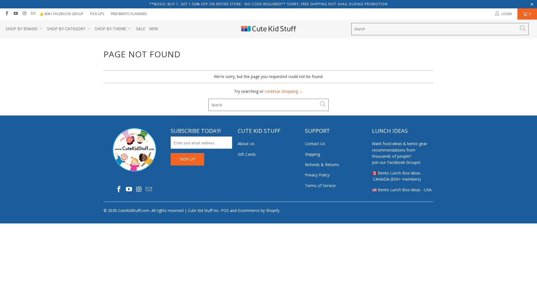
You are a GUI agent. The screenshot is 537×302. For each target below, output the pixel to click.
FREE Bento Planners (129, 13)
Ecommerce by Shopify (258, 210)
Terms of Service (320, 185)
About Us (246, 143)
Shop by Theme (110, 28)
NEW (153, 28)
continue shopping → (284, 91)
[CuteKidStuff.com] (268, 29)
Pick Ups (97, 13)
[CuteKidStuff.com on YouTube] (15, 13)
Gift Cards (247, 154)
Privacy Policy (317, 175)
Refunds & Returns (322, 164)
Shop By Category (66, 28)
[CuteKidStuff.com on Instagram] (24, 13)
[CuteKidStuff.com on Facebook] (6, 13)
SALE (140, 28)
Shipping (312, 154)
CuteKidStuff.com (133, 210)
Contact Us (315, 143)
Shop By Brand (21, 28)
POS (225, 210)
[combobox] (440, 29)
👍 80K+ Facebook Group (61, 13)
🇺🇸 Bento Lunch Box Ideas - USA (402, 189)
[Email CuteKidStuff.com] (32, 13)
